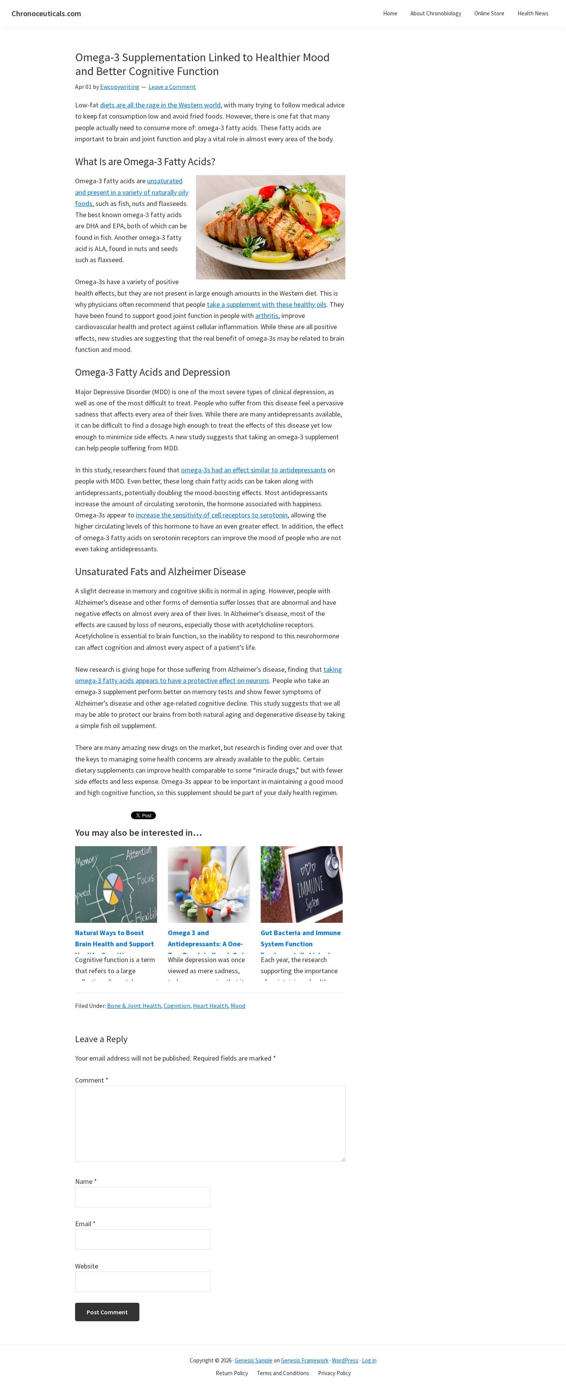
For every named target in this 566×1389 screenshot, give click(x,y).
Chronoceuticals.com (46, 13)
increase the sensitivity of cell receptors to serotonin (212, 514)
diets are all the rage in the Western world (160, 104)
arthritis (266, 315)
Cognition (177, 1005)
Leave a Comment (172, 86)
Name (86, 1181)
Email (85, 1223)
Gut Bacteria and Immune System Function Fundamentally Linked (301, 944)
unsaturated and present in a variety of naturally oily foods (131, 192)
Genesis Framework (304, 1360)
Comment (92, 1080)
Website (86, 1266)
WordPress (345, 1360)
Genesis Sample (254, 1360)
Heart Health (210, 1005)
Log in (369, 1360)
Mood (238, 1005)
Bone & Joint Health (134, 1005)
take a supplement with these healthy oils (267, 304)
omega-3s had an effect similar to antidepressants (253, 469)
